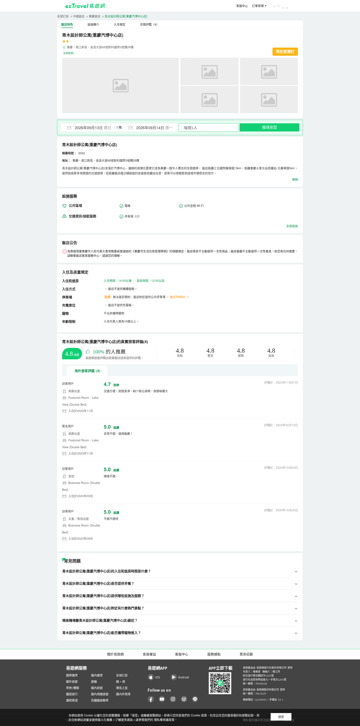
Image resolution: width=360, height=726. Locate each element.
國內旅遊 (97, 688)
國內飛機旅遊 (100, 694)
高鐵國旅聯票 (100, 700)
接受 (281, 716)
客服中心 (242, 6)
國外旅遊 (72, 681)
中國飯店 (79, 16)
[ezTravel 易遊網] (85, 6)
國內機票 (97, 675)
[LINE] (195, 699)
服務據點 (214, 654)
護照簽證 (72, 700)
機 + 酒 (120, 681)
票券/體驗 (72, 688)
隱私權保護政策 (164, 719)
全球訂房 (63, 16)
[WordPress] (184, 699)
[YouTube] (162, 699)
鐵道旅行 (72, 694)
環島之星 (122, 688)
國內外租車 (123, 694)
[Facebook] (151, 699)
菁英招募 (246, 654)
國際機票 (72, 675)
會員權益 (149, 654)
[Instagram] (173, 699)
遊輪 (94, 681)
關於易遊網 (115, 654)
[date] (90, 127)
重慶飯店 (94, 16)
